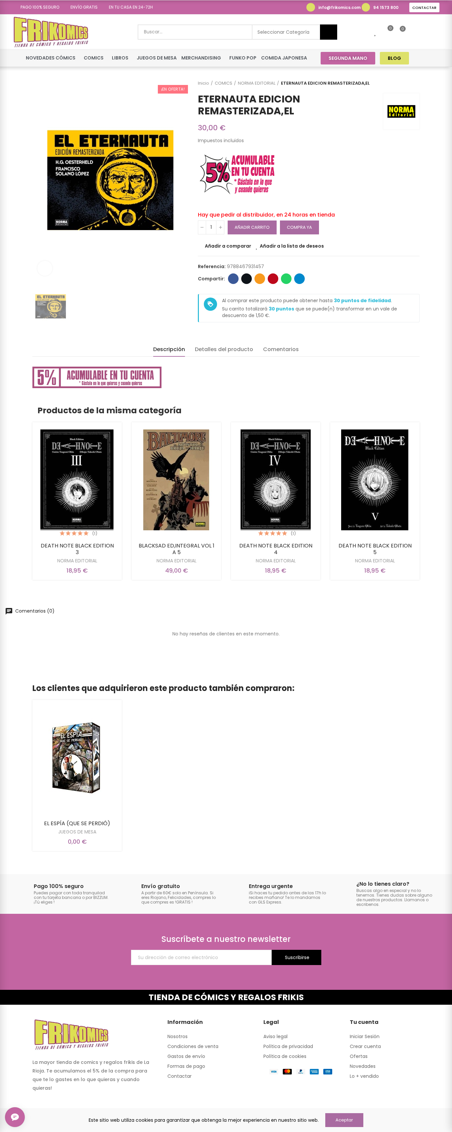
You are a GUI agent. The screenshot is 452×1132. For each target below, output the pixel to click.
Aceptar (344, 1120)
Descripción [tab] (169, 349)
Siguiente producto (415, 83)
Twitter (246, 278)
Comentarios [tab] (281, 349)
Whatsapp (286, 278)
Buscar (328, 32)
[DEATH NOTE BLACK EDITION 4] (275, 480)
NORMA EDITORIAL (77, 560)
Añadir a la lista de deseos (292, 246)
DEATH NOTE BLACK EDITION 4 (275, 549)
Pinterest (273, 278)
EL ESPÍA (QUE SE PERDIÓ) (77, 823)
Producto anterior (398, 83)
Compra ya (299, 227)
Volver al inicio (406, 83)
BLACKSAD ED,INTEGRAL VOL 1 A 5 (176, 549)
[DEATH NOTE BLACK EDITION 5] (375, 480)
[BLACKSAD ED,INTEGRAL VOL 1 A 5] (176, 480)
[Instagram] (434, 58)
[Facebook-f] (422, 58)
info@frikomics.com (339, 7)
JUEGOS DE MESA (77, 832)
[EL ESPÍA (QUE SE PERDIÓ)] (77, 757)
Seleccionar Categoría (283, 32)
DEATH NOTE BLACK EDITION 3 (77, 549)
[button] (37, 7)
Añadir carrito (252, 227)
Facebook (233, 278)
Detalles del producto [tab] (224, 349)
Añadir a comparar (228, 246)
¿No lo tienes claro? (382, 884)
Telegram (299, 278)
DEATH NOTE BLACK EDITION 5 (375, 549)
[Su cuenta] (414, 32)
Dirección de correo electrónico (259, 278)
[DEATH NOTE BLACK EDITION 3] (77, 480)
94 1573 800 (385, 7)
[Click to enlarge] (44, 268)
